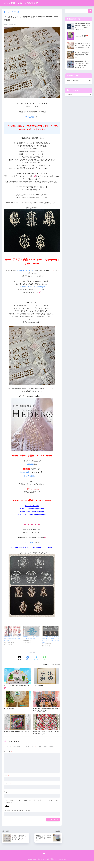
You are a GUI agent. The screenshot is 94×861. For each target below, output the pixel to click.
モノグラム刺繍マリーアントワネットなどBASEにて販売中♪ (32, 548)
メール (7, 784)
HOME (48, 853)
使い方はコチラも (32, 476)
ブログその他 (55, 664)
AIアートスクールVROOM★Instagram (32, 514)
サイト (6, 792)
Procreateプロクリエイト (26, 270)
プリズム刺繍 (29, 117)
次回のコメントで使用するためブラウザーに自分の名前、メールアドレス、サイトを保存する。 (32, 801)
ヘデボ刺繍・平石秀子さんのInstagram (32, 287)
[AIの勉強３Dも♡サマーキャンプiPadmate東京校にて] (31, 631)
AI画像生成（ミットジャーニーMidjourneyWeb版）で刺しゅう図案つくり (12, 638)
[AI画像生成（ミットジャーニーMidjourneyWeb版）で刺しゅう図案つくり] (12, 631)
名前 (6, 775)
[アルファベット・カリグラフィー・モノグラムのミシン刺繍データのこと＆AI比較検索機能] (50, 631)
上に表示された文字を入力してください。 (19, 811)
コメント (8, 751)
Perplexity (30, 464)
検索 (90, 11)
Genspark (24, 472)
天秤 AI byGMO (33, 489)
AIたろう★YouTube (32, 506)
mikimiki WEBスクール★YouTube (32, 511)
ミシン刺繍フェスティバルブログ (21, 2)
